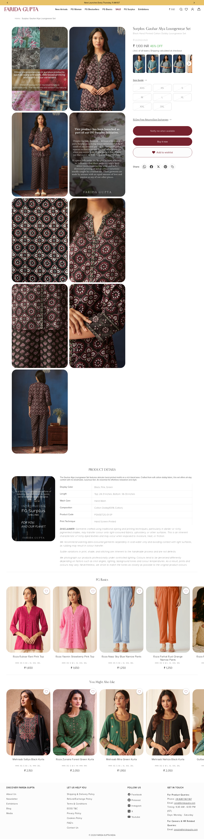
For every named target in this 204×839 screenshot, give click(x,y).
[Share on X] (158, 167)
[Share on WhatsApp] (144, 167)
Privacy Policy (74, 813)
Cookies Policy (74, 817)
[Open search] (180, 9)
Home (17, 18)
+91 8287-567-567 (183, 798)
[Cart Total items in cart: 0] (199, 9)
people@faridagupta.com (186, 829)
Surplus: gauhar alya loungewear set (39, 18)
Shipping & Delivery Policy (81, 794)
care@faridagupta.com (184, 802)
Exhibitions (12, 803)
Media (9, 813)
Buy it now (162, 141)
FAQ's (70, 822)
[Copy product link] (172, 167)
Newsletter (12, 798)
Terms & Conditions (77, 803)
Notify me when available (162, 130)
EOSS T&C (72, 808)
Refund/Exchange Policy (79, 798)
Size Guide (138, 80)
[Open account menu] (192, 9)
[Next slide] (195, 626)
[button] (189, 63)
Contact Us (72, 827)
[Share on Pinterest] (165, 167)
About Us (11, 794)
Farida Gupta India (105, 835)
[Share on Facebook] (151, 167)
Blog (8, 808)
